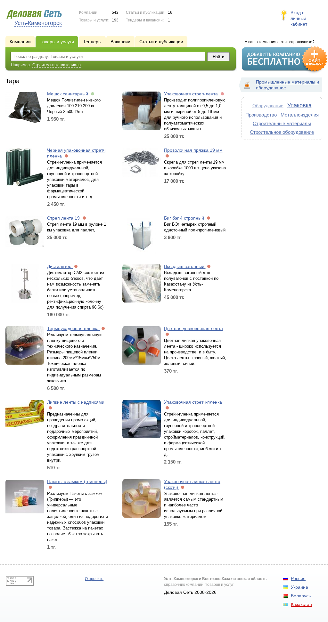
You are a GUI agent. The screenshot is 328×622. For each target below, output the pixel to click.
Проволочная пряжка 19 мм (193, 150)
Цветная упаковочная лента (193, 328)
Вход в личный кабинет (299, 18)
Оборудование (267, 105)
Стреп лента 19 (64, 218)
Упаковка (299, 105)
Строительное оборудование (282, 132)
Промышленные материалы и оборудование (287, 84)
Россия (298, 578)
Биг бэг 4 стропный (184, 218)
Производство (261, 114)
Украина (299, 587)
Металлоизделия (300, 114)
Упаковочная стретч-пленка (193, 402)
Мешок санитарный (68, 93)
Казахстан (301, 604)
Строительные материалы (282, 123)
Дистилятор (60, 266)
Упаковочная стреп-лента (191, 93)
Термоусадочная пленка (73, 328)
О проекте (94, 579)
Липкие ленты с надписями (75, 402)
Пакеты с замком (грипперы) (77, 481)
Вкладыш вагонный (185, 266)
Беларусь (301, 595)
